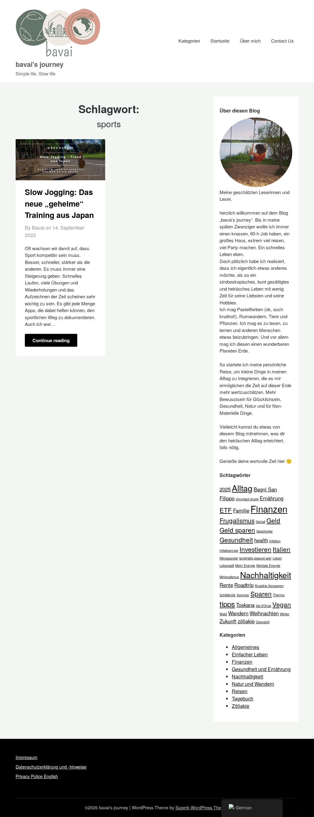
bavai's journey (39, 64)
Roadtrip (244, 585)
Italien (281, 549)
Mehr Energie (245, 565)
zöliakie (246, 621)
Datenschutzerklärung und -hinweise (51, 767)
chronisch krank (247, 499)
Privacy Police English (37, 776)
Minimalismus (229, 577)
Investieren (255, 549)
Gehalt (260, 521)
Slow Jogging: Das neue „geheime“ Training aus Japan (59, 203)
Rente (226, 585)
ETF (226, 509)
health (261, 540)
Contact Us (282, 40)
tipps (227, 603)
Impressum (26, 757)
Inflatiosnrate (229, 550)
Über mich (250, 40)
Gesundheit (236, 539)
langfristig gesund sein (255, 558)
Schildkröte (228, 595)
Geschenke (264, 531)
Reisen (239, 691)
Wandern (238, 613)
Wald (223, 614)
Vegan (281, 604)
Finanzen (269, 508)
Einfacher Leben (250, 654)
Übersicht (263, 622)
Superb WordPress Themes (202, 807)
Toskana (245, 605)
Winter (284, 614)
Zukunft (228, 621)
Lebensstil (227, 565)
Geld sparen (237, 529)
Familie (241, 510)
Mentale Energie (268, 565)
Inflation (275, 541)
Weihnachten (264, 613)
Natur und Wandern (253, 683)
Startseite (219, 40)
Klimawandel (229, 558)
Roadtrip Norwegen (269, 585)
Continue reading (51, 340)
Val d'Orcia (263, 605)
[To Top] (298, 804)
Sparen (261, 593)
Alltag (242, 488)
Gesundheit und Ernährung (261, 669)
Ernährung (271, 498)
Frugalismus (237, 520)
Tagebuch (242, 698)
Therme (279, 595)
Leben (277, 558)
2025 (225, 489)
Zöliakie (240, 705)
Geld (273, 520)
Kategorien (189, 40)
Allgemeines (245, 647)
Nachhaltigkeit (265, 575)
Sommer (243, 595)
